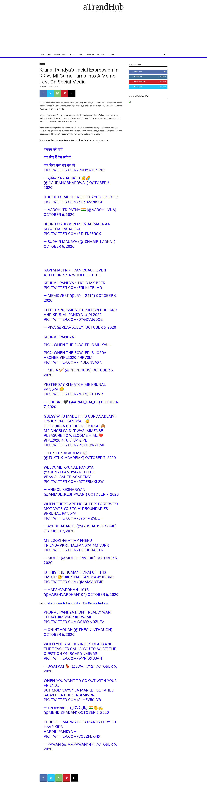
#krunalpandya (75, 545)
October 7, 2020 (100, 457)
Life (42, 54)
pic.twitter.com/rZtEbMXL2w (74, 481)
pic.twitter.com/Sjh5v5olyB (72, 699)
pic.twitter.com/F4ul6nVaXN (73, 362)
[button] (164, 54)
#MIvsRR (100, 545)
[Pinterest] (64, 93)
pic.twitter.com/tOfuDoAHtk (73, 550)
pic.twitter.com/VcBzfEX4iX (72, 736)
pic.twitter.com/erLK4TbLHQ (73, 287)
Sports (81, 54)
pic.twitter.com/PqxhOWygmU (74, 445)
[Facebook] (43, 93)
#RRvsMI (85, 357)
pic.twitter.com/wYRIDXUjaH (73, 658)
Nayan (44, 86)
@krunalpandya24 (62, 472)
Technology (101, 54)
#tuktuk (69, 440)
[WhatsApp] (57, 93)
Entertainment (59, 54)
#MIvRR (90, 653)
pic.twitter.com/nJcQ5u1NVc (73, 394)
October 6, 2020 (59, 214)
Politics (72, 54)
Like (164, 71)
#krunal (52, 513)
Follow (163, 76)
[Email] (71, 93)
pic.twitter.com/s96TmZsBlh (73, 518)
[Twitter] (50, 93)
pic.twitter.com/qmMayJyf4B (74, 582)
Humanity (90, 54)
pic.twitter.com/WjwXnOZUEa (74, 622)
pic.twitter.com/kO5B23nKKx (73, 202)
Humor (111, 54)
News (49, 54)
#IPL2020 (93, 314)
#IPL (83, 440)
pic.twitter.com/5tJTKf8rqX (72, 233)
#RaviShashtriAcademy (67, 477)
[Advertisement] (103, 33)
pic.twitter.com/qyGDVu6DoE (73, 319)
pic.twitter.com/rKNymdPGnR (74, 170)
